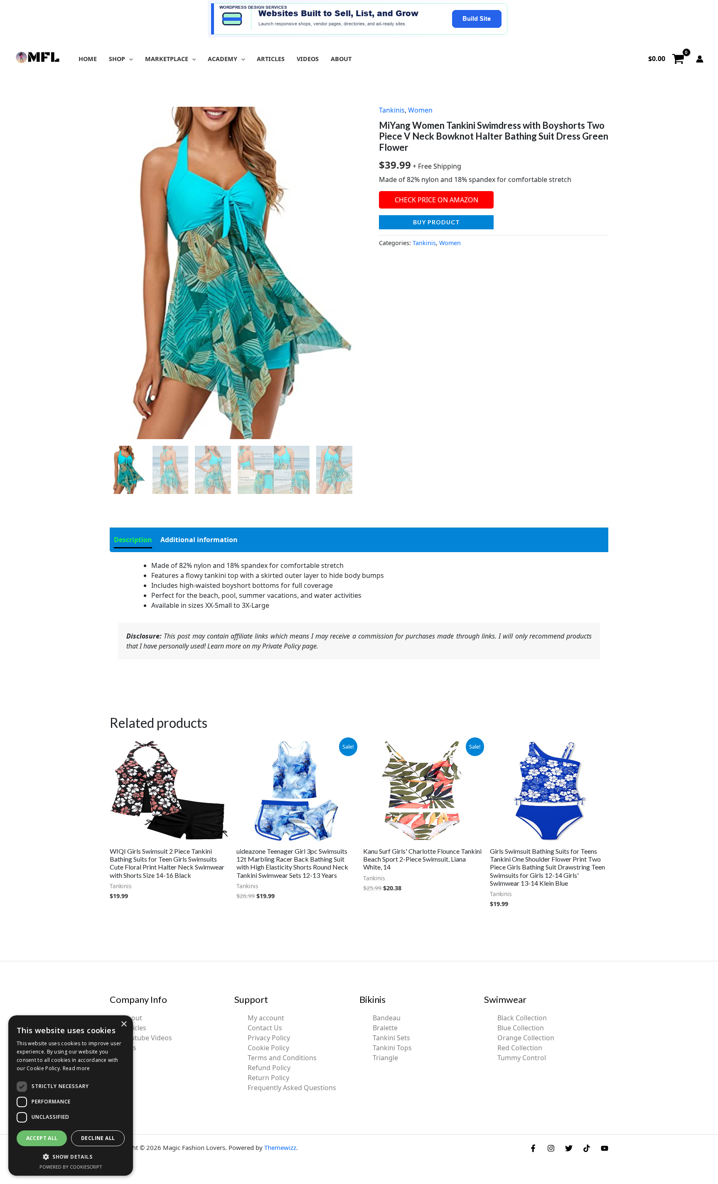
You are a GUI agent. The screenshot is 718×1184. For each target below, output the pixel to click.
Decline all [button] (98, 1138)
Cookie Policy (268, 1047)
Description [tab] (133, 539)
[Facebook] (533, 1148)
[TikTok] (586, 1148)
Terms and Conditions (282, 1057)
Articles (134, 1027)
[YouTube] (604, 1148)
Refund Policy (269, 1067)
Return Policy (268, 1077)
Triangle (385, 1057)
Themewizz (280, 1147)
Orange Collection (525, 1037)
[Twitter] (569, 1148)
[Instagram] (551, 1148)
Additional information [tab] (199, 539)
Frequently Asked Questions (292, 1087)
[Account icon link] (699, 59)
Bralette (385, 1027)
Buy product (436, 222)
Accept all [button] (42, 1138)
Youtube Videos (147, 1037)
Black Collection (522, 1017)
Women (420, 110)
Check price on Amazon (436, 199)
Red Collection (519, 1047)
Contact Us (265, 1027)
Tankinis (392, 110)
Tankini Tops (392, 1047)
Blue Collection (520, 1027)
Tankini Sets (391, 1037)
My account (266, 1017)
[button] (129, 59)
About (132, 1017)
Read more (76, 1068)
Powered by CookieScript (70, 1167)
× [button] (123, 1024)
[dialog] (70, 1095)
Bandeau (387, 1017)
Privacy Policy (269, 1037)
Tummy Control (521, 1057)
